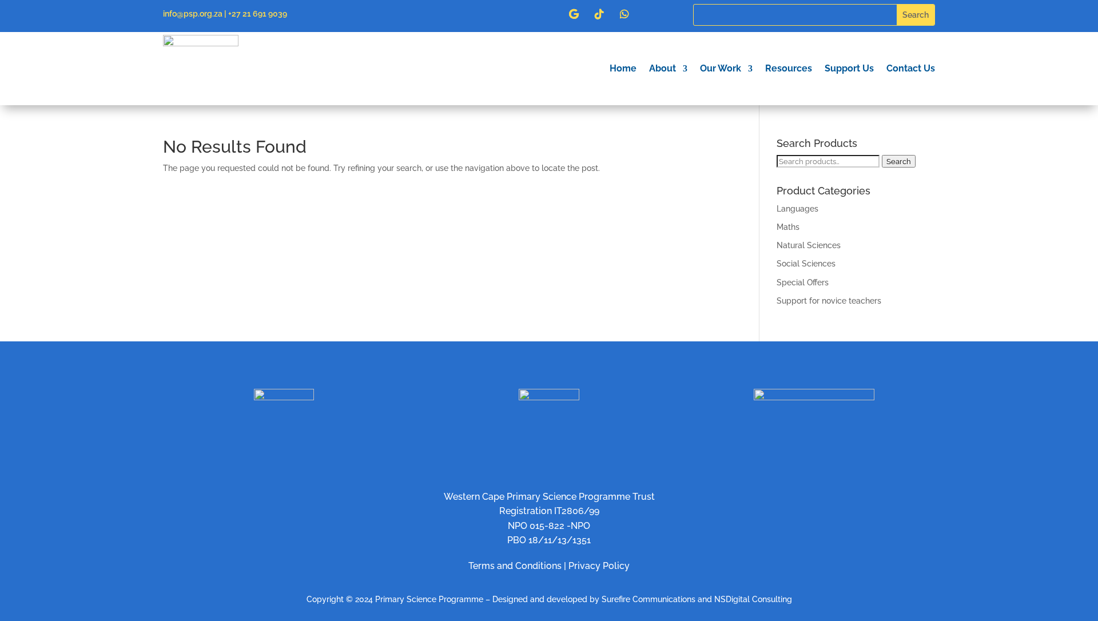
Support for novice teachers (829, 300)
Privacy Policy (599, 565)
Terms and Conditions (515, 565)
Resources (788, 68)
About (662, 68)
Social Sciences (806, 263)
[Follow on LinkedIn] (524, 14)
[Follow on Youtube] (549, 14)
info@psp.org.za (192, 13)
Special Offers (803, 282)
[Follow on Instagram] (498, 14)
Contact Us (910, 68)
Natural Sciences (809, 245)
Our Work (720, 68)
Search (898, 161)
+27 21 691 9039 (257, 13)
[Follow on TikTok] (599, 14)
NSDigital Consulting (753, 599)
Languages (797, 208)
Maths (788, 227)
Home (623, 68)
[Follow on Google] (574, 14)
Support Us (849, 68)
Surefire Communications (648, 599)
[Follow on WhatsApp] (624, 14)
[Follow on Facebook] (473, 14)
